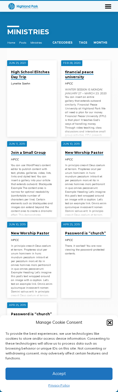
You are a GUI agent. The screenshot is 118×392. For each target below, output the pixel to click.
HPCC (69, 83)
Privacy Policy (59, 385)
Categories (62, 42)
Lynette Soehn (20, 83)
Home (11, 42)
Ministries (36, 42)
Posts (22, 42)
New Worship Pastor (84, 152)
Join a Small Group (28, 152)
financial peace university (79, 74)
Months (101, 42)
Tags (83, 42)
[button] (110, 322)
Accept (59, 373)
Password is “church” (85, 233)
